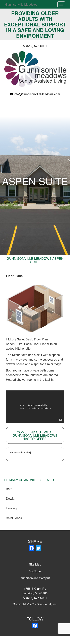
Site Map (35, 564)
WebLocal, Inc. (47, 604)
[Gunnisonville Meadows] (35, 68)
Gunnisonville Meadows (21, 4)
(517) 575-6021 (36, 46)
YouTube (35, 571)
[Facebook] (31, 548)
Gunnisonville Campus (35, 578)
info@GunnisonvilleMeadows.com (37, 94)
